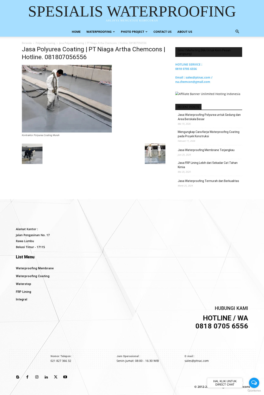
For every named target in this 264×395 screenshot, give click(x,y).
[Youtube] (65, 377)
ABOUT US (184, 32)
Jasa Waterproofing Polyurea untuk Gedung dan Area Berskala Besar (209, 117)
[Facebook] (27, 377)
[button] (237, 32)
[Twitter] (55, 377)
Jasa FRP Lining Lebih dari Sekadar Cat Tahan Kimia (208, 165)
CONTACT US (162, 32)
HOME (76, 32)
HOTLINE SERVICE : (188, 64)
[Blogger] (17, 377)
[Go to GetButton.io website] (254, 390)
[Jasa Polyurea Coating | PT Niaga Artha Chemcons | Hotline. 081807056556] (67, 131)
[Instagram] (36, 377)
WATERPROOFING (99, 32)
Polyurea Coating (45, 43)
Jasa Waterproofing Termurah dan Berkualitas (208, 181)
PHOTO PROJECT (132, 32)
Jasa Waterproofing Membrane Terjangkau (206, 150)
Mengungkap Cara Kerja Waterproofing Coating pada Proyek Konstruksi (208, 134)
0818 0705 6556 (186, 69)
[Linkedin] (46, 377)
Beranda (27, 43)
